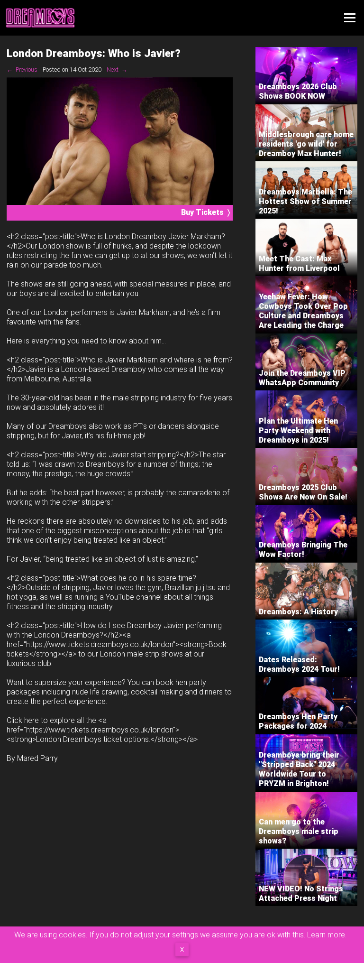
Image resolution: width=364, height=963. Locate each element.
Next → (117, 69)
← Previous (22, 69)
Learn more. (326, 934)
